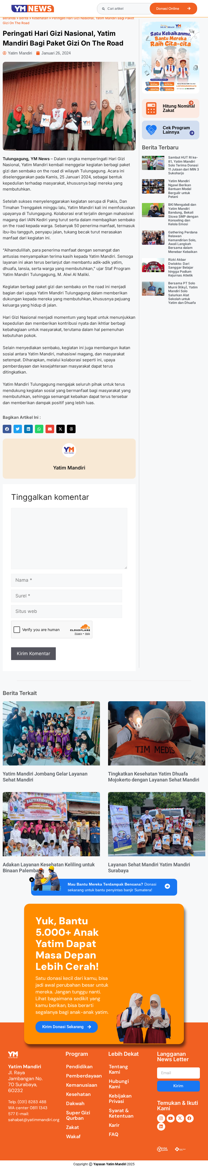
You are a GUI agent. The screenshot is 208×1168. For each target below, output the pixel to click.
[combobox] (125, 8)
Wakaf (73, 1136)
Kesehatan (40, 18)
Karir (114, 1125)
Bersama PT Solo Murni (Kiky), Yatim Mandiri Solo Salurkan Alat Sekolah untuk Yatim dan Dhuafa (183, 293)
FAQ (113, 1134)
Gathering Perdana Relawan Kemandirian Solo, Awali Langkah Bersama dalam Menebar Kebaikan (182, 242)
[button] (7, 429)
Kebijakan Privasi (120, 1099)
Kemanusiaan (79, 1085)
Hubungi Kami (119, 1084)
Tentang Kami (118, 1069)
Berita (23, 18)
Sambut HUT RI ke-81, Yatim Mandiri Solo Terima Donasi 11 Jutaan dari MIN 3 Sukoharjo (183, 165)
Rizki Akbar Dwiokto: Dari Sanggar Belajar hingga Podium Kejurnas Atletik (180, 267)
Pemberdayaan (79, 1076)
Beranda (9, 18)
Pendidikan (79, 1066)
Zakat (72, 1127)
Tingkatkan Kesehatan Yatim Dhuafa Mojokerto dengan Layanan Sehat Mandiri (153, 777)
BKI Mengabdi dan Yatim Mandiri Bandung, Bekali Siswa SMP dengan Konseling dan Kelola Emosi (183, 214)
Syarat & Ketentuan (121, 1113)
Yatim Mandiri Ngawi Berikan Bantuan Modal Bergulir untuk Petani (179, 189)
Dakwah (75, 1103)
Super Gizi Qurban (78, 1115)
